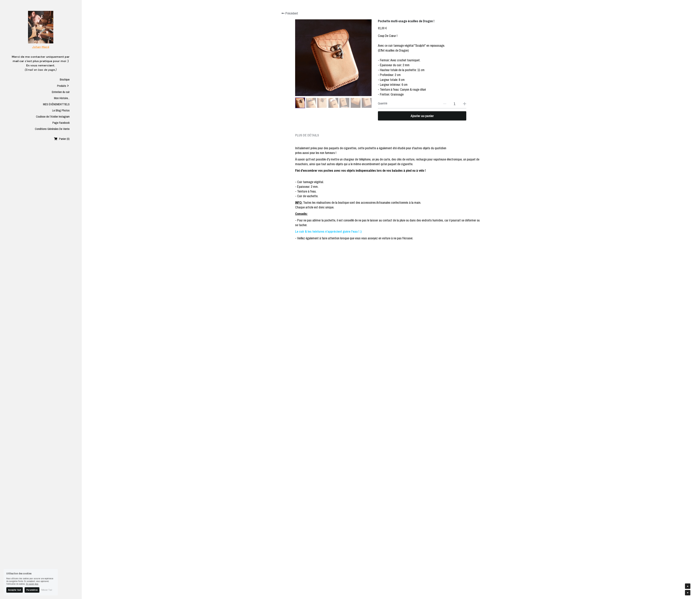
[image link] (40, 26)
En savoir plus (32, 584)
